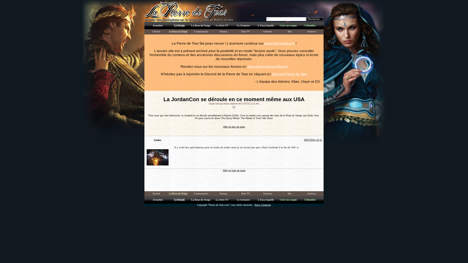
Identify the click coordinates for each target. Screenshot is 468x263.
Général (156, 31)
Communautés (201, 31)
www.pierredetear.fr (280, 43)
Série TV (245, 31)
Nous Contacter (262, 205)
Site (290, 31)
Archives (311, 31)
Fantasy (223, 31)
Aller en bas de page (234, 126)
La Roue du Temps (178, 31)
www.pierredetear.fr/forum (268, 66)
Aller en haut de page (234, 170)
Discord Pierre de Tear (289, 74)
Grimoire (267, 31)
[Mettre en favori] (234, 107)
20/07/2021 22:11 (313, 140)
